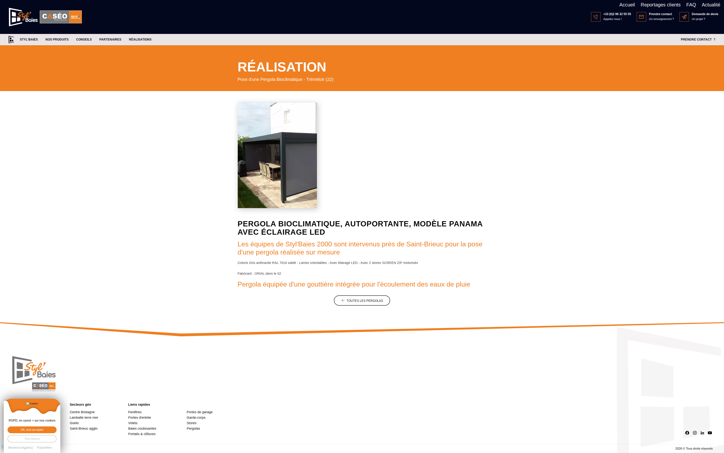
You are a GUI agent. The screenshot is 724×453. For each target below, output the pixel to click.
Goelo (74, 423)
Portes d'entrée (139, 417)
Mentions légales (19, 447)
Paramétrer (44, 447)
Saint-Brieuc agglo (83, 428)
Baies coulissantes (142, 428)
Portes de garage (200, 412)
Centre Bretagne (82, 412)
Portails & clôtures (142, 434)
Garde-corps (196, 417)
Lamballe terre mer (84, 417)
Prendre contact (696, 39)
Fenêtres (135, 412)
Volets (132, 423)
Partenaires (110, 39)
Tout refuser (32, 438)
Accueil (627, 5)
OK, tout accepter (32, 429)
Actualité (711, 5)
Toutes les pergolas (365, 300)
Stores (191, 423)
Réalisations (140, 39)
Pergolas (193, 428)
